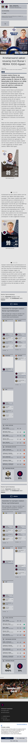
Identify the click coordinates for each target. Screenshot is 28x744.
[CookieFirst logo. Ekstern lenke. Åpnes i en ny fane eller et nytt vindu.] (1, 725)
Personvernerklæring (22, 724)
